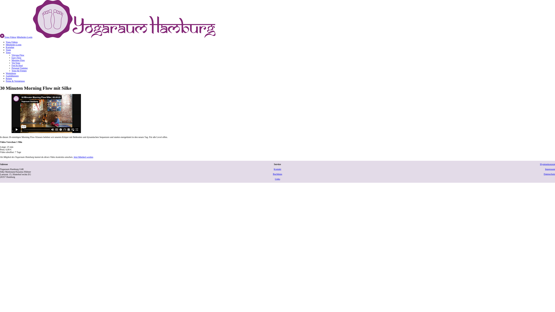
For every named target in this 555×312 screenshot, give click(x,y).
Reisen (9, 78)
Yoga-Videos (12, 42)
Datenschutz (549, 174)
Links (277, 179)
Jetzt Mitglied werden (83, 157)
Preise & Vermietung (15, 81)
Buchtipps (277, 174)
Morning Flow (18, 60)
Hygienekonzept (547, 164)
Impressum (550, 169)
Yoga (8, 52)
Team (8, 50)
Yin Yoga (16, 63)
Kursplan (10, 47)
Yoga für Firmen (19, 70)
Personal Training (20, 68)
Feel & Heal (17, 65)
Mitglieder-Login (24, 37)
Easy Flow (16, 57)
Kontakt (277, 169)
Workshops (11, 73)
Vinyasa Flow (18, 55)
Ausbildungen (12, 76)
